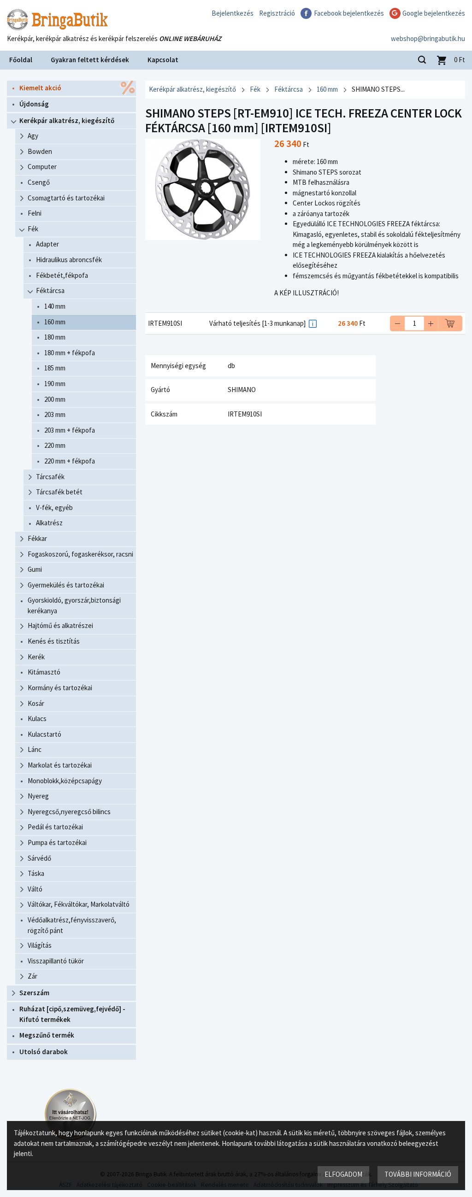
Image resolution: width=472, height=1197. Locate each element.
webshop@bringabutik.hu (428, 38)
